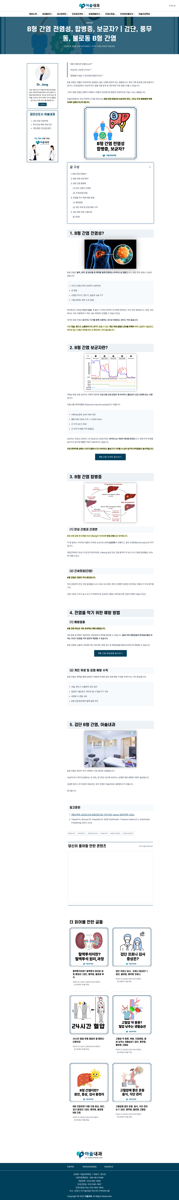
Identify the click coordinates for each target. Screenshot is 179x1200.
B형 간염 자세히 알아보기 (110, 456)
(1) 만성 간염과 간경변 (82, 188)
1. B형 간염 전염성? (78, 174)
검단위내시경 (93, 833)
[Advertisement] (110, 876)
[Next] (148, 959)
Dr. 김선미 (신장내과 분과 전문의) (89, 982)
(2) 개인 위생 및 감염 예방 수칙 (85, 207)
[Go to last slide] (73, 959)
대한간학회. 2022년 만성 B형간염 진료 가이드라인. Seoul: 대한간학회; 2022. (102, 814)
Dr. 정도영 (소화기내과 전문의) (80, 46)
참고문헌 (76, 217)
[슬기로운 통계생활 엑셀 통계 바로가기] (42, 146)
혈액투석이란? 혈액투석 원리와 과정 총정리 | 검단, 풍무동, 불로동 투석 (88, 974)
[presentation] (89, 947)
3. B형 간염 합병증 (78, 183)
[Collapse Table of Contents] (150, 167)
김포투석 (81, 833)
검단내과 (71, 833)
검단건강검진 (115, 833)
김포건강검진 (128, 833)
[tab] (106, 992)
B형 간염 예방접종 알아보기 (110, 653)
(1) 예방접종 (78, 202)
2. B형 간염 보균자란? (79, 178)
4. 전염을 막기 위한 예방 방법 (82, 197)
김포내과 (104, 833)
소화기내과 (89, 23)
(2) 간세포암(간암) (80, 193)
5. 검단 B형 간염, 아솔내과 (81, 212)
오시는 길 (172, 6)
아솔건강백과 (144, 14)
